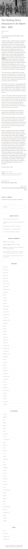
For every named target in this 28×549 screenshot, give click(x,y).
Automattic (19, 546)
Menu (24, 1)
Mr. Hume (20, 173)
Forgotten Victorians (7, 2)
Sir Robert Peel (18, 175)
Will (2, 33)
